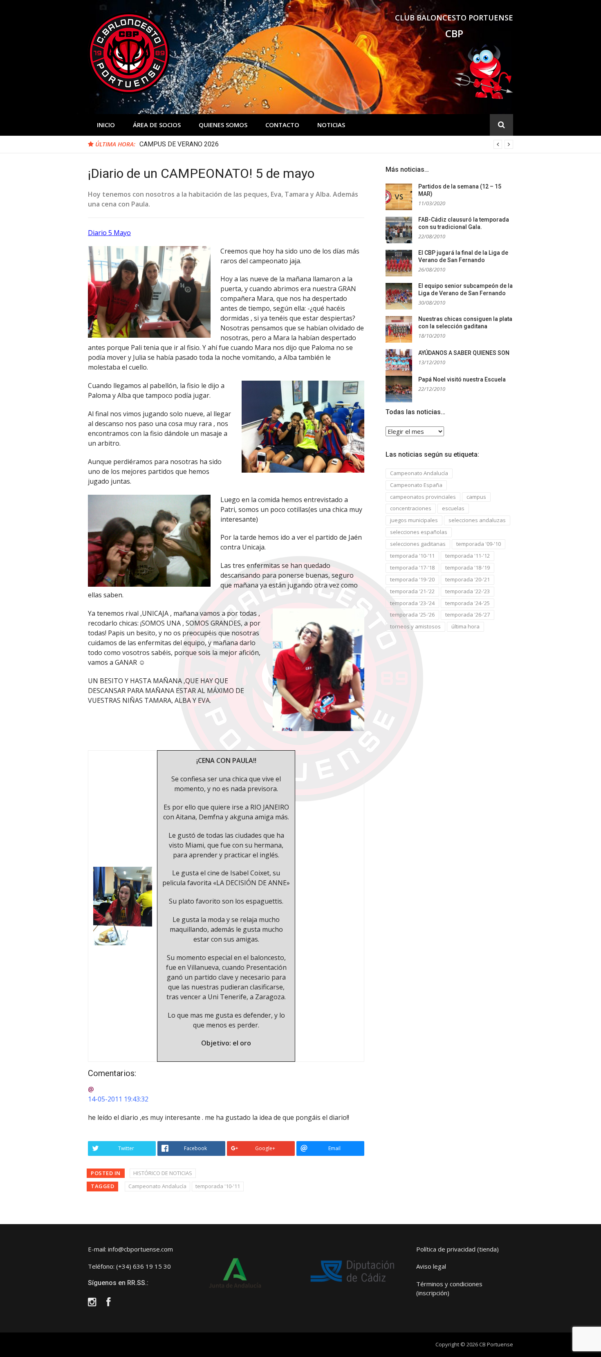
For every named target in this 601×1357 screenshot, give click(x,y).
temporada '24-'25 (467, 603)
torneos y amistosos (415, 626)
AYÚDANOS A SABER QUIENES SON (463, 353)
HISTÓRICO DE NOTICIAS (162, 1173)
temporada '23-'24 (412, 603)
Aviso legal (431, 1266)
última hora (465, 626)
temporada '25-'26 (412, 614)
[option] (326, 144)
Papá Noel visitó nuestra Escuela (462, 379)
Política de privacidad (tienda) (457, 1249)
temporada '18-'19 (467, 567)
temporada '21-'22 (412, 591)
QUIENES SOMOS (223, 125)
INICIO (106, 125)
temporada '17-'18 (412, 567)
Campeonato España (416, 485)
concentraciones (410, 508)
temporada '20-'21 (467, 579)
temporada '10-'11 (217, 1186)
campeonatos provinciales (423, 496)
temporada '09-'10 (478, 543)
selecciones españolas (418, 532)
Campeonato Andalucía (157, 1186)
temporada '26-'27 (467, 614)
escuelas (453, 508)
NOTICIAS (331, 125)
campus (476, 496)
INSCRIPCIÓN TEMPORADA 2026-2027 (196, 144)
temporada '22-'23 (467, 591)
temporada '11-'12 (467, 555)
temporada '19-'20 (412, 579)
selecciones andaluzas (477, 520)
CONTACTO (282, 125)
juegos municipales (414, 520)
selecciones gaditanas (418, 543)
